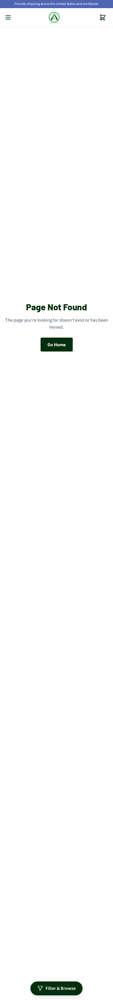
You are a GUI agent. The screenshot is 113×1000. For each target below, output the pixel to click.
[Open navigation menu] (8, 17)
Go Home (57, 344)
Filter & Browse (60, 988)
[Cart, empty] (102, 17)
